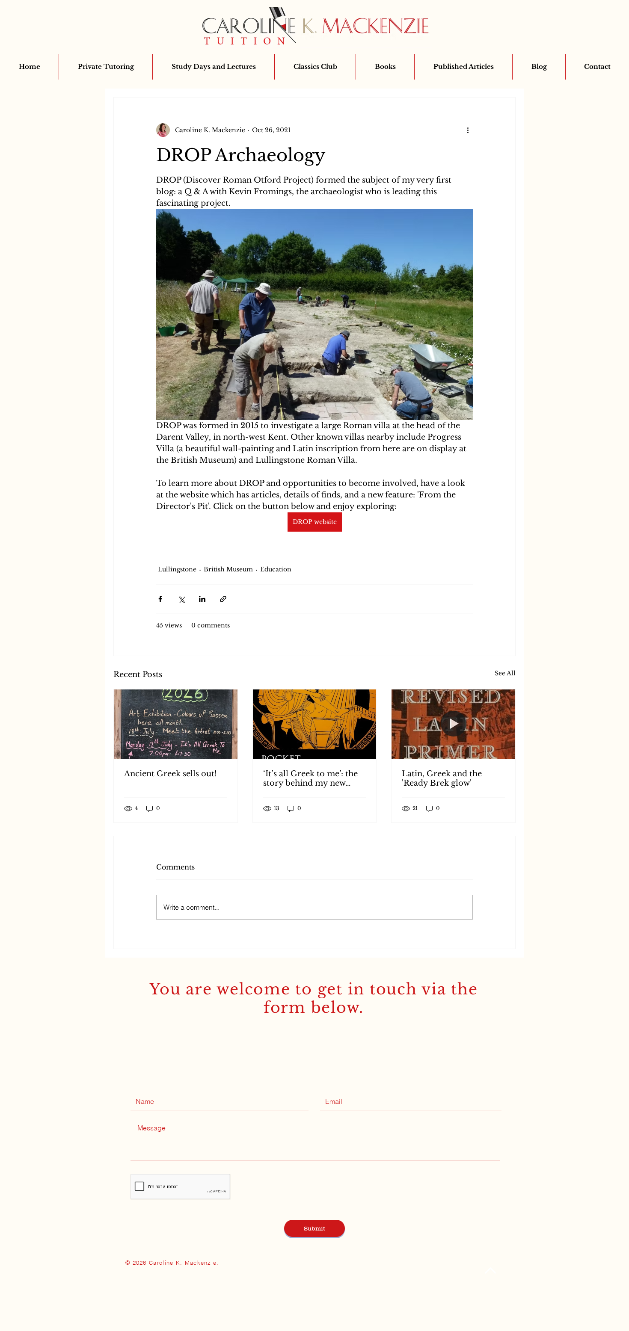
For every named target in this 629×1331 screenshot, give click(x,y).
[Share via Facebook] (160, 599)
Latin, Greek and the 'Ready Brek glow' (442, 778)
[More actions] (468, 130)
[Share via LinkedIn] (202, 599)
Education (275, 569)
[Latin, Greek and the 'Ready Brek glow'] (453, 724)
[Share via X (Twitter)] (181, 599)
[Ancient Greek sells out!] (175, 724)
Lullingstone (177, 569)
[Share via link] (223, 599)
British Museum (228, 569)
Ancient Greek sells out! (170, 773)
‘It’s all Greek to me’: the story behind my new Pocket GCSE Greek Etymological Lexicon (310, 778)
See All (505, 673)
